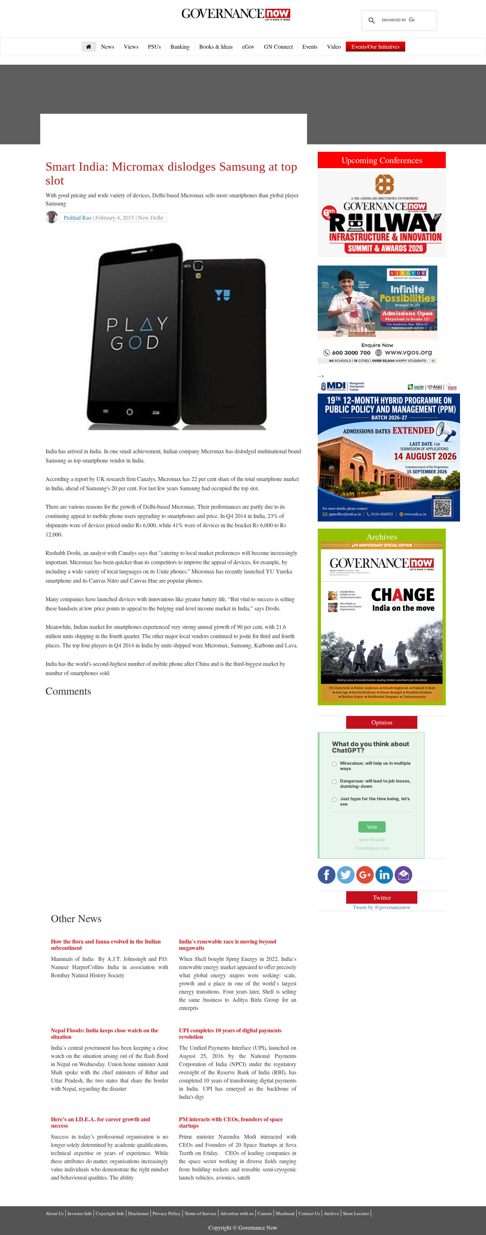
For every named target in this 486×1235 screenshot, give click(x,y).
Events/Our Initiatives (376, 46)
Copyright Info (110, 1213)
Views (131, 46)
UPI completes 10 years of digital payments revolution (230, 1033)
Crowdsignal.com (372, 848)
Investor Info (80, 1213)
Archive (331, 1213)
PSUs (154, 46)
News (107, 46)
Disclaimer (138, 1213)
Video (334, 46)
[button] (327, 214)
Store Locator (356, 1213)
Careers (265, 1213)
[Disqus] (174, 789)
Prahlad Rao (77, 217)
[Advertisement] (175, 135)
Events (309, 46)
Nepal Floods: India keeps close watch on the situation (104, 1033)
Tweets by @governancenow (382, 907)
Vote (372, 827)
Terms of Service (200, 1213)
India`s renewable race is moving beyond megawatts (227, 944)
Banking (180, 46)
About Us (55, 1213)
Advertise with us (237, 1213)
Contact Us (309, 1213)
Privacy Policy (167, 1213)
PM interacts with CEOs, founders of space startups (231, 1122)
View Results (372, 839)
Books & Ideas (216, 46)
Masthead (285, 1213)
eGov (248, 46)
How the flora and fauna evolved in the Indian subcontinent (106, 944)
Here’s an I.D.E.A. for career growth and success (100, 1122)
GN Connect (278, 46)
